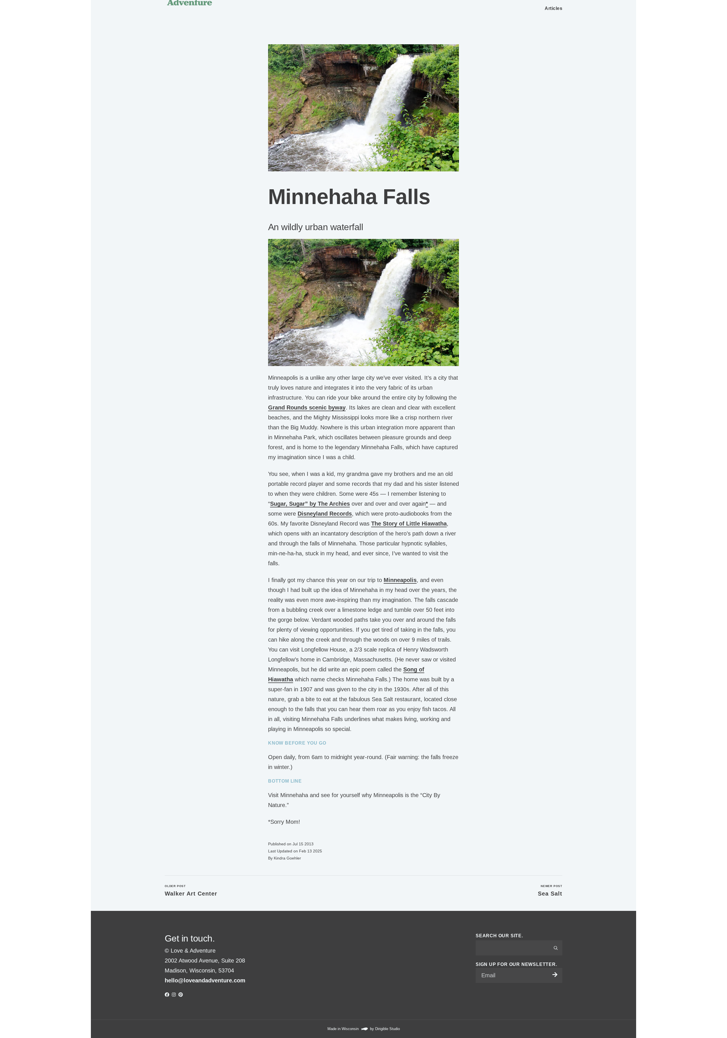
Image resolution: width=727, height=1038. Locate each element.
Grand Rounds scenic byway (307, 407)
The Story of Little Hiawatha (409, 523)
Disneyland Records (325, 513)
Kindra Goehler (287, 858)
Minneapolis (400, 580)
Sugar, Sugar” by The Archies (310, 504)
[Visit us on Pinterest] (180, 994)
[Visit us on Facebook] (167, 994)
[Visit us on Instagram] (174, 994)
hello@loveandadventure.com (205, 980)
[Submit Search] (555, 948)
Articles (553, 8)
